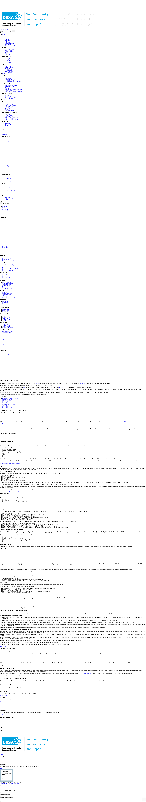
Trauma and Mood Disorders (10, 49)
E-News (4, 29)
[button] (2, 32)
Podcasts (8, 58)
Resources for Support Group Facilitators (12, 119)
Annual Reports (7, 197)
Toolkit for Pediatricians (9, 67)
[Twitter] (3, 727)
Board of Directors (10, 186)
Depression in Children (6, 400)
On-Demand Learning (9, 72)
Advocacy (6, 139)
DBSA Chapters (7, 114)
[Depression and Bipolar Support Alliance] (51, 28)
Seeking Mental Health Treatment (11, 85)
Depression (7, 39)
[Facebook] (3, 725)
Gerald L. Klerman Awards (12, 189)
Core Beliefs (9, 185)
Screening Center (8, 42)
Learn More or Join (3, 423)
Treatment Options (8, 78)
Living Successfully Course (9, 68)
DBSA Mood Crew (8, 133)
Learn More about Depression (14, 463)
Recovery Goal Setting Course (10, 98)
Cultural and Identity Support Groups (11, 117)
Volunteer (1, 701)
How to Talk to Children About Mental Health (10, 404)
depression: (61, 387)
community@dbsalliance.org (125, 421)
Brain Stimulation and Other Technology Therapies (14, 89)
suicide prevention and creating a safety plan (64, 436)
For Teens (6, 109)
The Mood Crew (14, 438)
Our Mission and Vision (11, 176)
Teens (6, 53)
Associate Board (10, 188)
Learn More (2, 707)
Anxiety (6, 41)
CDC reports (37, 383)
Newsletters (9, 62)
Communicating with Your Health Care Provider (13, 91)
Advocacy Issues (5, 324)
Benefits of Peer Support (9, 104)
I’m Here (6, 125)
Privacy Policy (2, 783)
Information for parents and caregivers (49, 437)
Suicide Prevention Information (10, 105)
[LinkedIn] (3, 732)
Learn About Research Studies (10, 153)
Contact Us (9, 181)
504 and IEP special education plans (84, 673)
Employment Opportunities (12, 180)
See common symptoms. (110, 799)
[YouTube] (3, 728)
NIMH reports (82, 383)
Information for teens (62, 437)
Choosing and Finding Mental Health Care (12, 86)
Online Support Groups (9, 106)
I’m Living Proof (8, 124)
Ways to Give (7, 166)
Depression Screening (4, 463)
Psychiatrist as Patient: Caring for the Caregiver (9, 71)
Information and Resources (7, 399)
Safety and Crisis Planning (7, 405)
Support (3, 377)
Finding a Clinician (5, 402)
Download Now (3, 688)
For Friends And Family (10, 377)
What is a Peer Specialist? (9, 158)
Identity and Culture (8, 50)
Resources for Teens (3, 646)
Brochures (9, 61)
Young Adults (7, 52)
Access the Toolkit (3, 682)
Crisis (1, 29)
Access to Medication (8, 149)
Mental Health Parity (6, 325)
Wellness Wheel (7, 95)
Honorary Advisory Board (11, 190)
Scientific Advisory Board (11, 187)
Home (1, 377)
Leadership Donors (10, 191)
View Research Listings (9, 154)
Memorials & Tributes (8, 168)
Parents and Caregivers (9, 51)
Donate (7, 29)
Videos (8, 59)
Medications (7, 88)
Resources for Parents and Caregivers (9, 407)
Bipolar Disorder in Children (7, 401)
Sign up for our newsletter (4, 720)
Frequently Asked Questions (10, 45)
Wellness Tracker (8, 96)
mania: (24, 387)
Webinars (8, 60)
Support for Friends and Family (10, 110)
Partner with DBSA (8, 170)
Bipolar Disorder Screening (5, 491)
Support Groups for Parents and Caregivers (10, 398)
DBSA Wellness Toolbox (9, 80)
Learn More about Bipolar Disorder (17, 491)
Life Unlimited (7, 123)
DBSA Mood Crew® (8, 69)
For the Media (9, 179)
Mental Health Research (9, 142)
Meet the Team (9, 178)
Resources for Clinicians (9, 66)
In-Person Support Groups (9, 115)
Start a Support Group (8, 141)
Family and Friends (8, 131)
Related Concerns (8, 44)
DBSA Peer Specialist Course (10, 159)
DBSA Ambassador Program (10, 169)
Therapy (6, 87)
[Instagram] (3, 730)
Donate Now (7, 165)
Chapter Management (15, 783)
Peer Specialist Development (10, 150)
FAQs (6, 160)
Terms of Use (8, 783)
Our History (9, 177)
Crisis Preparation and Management (11, 79)
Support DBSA (7, 143)
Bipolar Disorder (8, 40)
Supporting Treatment (8, 90)
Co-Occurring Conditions (9, 43)
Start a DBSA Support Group (10, 118)
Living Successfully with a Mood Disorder (12, 97)
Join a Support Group (4, 695)
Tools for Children (8, 54)
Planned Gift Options (8, 167)
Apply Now (7, 161)
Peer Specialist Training (9, 140)
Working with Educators (6, 406)
